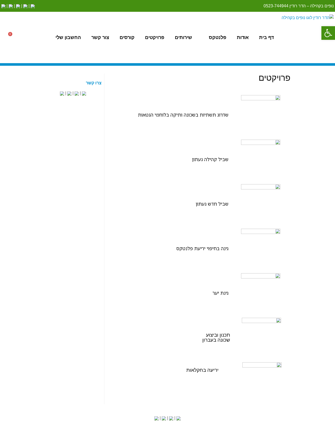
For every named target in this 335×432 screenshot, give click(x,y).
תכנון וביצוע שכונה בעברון (216, 337)
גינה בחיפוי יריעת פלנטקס (202, 248)
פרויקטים (154, 37)
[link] (32, 6)
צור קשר (100, 37)
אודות (243, 37)
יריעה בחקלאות (202, 370)
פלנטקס (217, 37)
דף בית (266, 37)
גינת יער (220, 293)
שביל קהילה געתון (210, 159)
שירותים (183, 37)
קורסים (127, 37)
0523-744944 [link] (276, 6)
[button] (328, 33)
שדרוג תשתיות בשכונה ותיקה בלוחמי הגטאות (183, 115)
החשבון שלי (68, 37)
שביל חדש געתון (212, 204)
